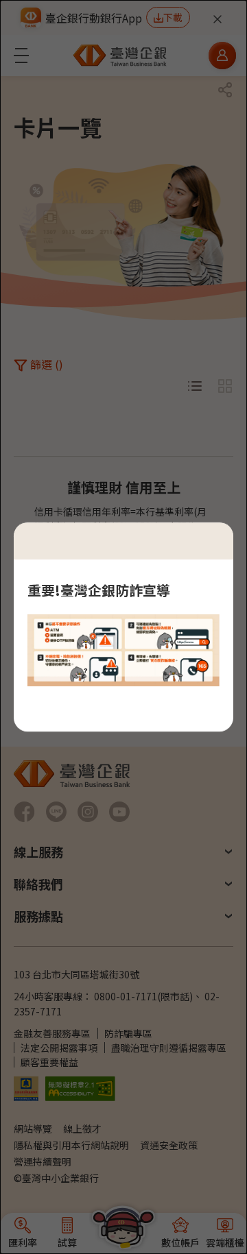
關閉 (211, 540)
